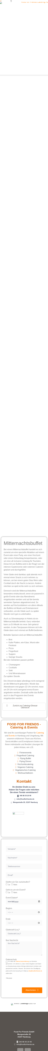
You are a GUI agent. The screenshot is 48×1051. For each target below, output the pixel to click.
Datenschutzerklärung (22, 961)
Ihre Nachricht (12, 940)
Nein (15, 885)
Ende (8, 919)
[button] (24, 75)
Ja (9, 885)
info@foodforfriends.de (35, 971)
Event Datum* (12, 898)
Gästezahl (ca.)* (13, 930)
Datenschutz (11, 959)
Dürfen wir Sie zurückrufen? (18, 882)
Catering (40, 733)
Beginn (9, 908)
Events (12, 736)
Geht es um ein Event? (16, 890)
